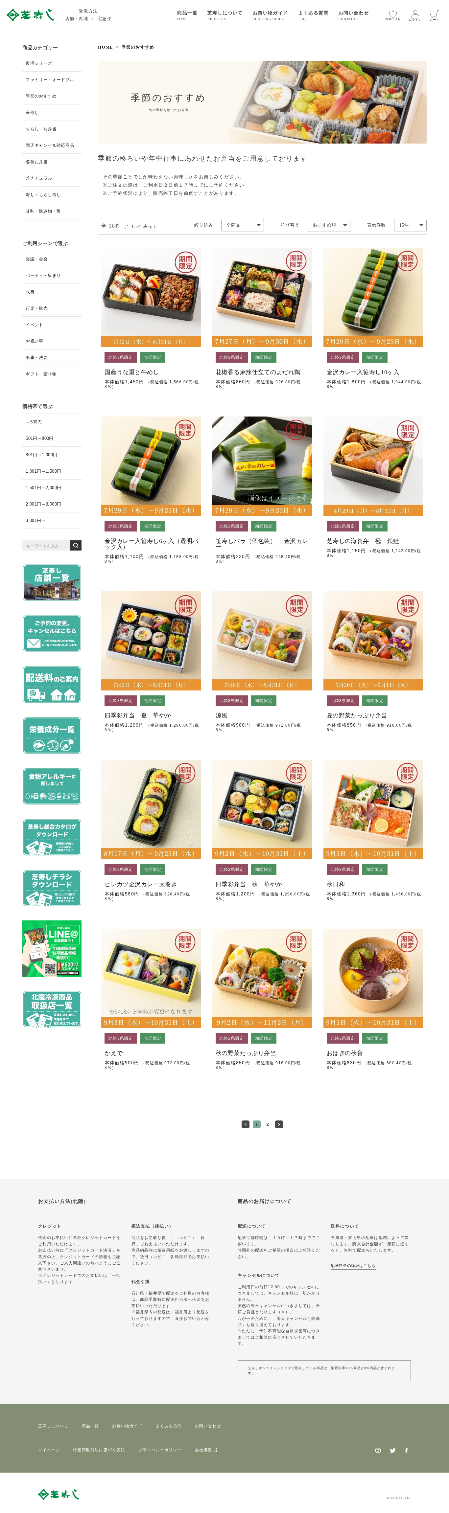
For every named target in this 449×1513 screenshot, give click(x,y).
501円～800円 (40, 438)
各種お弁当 (37, 161)
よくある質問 (169, 1426)
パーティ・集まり (43, 275)
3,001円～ (36, 520)
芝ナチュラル (39, 178)
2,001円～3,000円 (43, 504)
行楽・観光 (37, 308)
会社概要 (203, 1450)
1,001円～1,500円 (43, 471)
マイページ (49, 1450)
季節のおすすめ (41, 96)
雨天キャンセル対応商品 (50, 145)
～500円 (34, 421)
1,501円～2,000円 (43, 487)
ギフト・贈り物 (41, 374)
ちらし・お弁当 (41, 128)
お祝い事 (34, 341)
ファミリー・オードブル (50, 79)
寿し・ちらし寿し (43, 194)
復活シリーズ (39, 63)
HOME (105, 47)
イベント (34, 324)
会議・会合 (37, 259)
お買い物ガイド (127, 1426)
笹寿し (32, 112)
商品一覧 (90, 1426)
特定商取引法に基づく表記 (99, 1450)
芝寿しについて (53, 1426)
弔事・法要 (37, 357)
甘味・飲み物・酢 (43, 211)
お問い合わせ (208, 1426)
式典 (30, 291)
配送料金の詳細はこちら (353, 1266)
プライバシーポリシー (160, 1450)
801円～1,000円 (41, 454)
